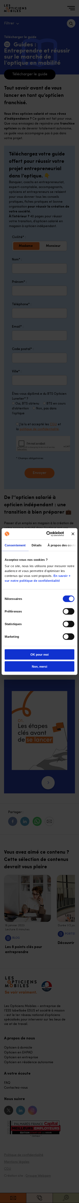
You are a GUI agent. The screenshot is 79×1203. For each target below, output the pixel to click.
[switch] (68, 611)
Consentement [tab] (15, 545)
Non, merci (39, 666)
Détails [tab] (37, 545)
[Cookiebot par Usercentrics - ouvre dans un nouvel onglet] (48, 534)
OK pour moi (39, 654)
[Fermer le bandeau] (73, 533)
